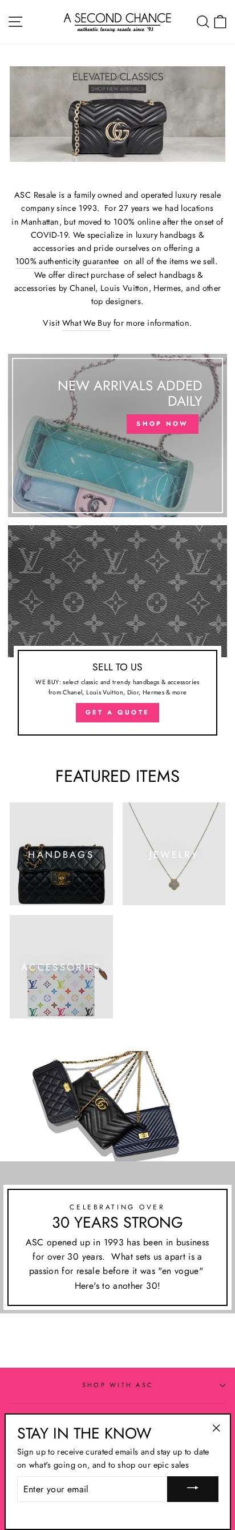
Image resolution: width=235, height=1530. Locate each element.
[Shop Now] (117, 435)
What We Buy (86, 323)
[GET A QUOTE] (117, 635)
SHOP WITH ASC (117, 1384)
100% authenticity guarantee (67, 261)
